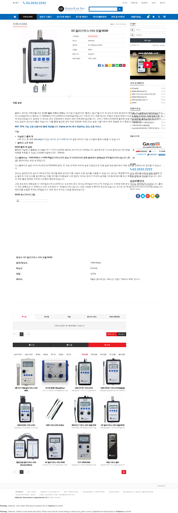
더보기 (122, 334)
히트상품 (85, 354)
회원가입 (134, 3)
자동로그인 (135, 45)
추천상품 (94, 354)
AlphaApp (38, 139)
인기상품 (112, 354)
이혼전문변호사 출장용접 (141, 125)
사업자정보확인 (113, 492)
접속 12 (162, 3)
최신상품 (103, 354)
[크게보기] (40, 56)
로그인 (125, 3)
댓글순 (61, 354)
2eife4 (134, 103)
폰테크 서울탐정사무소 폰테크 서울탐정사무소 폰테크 (151, 114)
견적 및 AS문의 (118, 17)
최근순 (68, 354)
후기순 (53, 354)
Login (148, 40)
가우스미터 (28, 17)
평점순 (45, 354)
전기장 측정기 (82, 17)
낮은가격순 (29, 354)
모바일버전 (161, 486)
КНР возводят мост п (140, 100)
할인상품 (122, 354)
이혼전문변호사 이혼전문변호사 (143, 122)
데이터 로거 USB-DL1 (60, 139)
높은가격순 (18, 354)
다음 (70, 345)
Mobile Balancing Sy (139, 91)
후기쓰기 (112, 334)
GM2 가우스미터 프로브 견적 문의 (144, 94)
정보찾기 (144, 3)
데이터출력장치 (100, 17)
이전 (32, 345)
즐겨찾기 (16, 3)
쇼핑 (154, 3)
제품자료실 (136, 17)
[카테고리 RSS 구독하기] (124, 472)
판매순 (38, 354)
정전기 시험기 (46, 17)
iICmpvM (135, 88)
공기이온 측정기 (64, 17)
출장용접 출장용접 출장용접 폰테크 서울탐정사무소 (150, 120)
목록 (108, 345)
